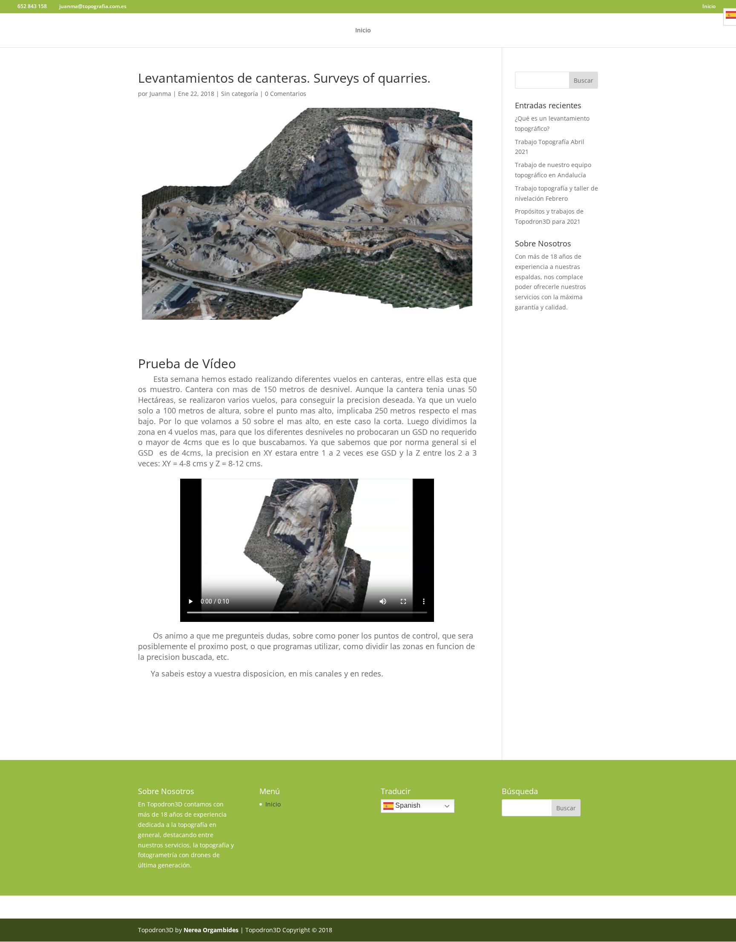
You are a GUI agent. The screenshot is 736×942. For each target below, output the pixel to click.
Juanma (160, 94)
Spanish (407, 805)
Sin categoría (239, 94)
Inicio (709, 7)
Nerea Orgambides (211, 930)
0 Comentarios (285, 94)
